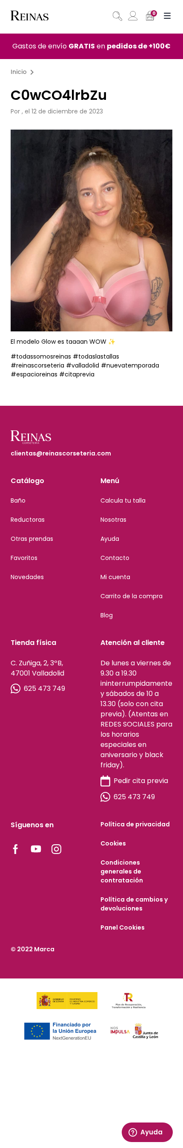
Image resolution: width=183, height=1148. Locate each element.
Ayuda (109, 538)
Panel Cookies (122, 927)
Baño (18, 500)
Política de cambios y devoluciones (134, 904)
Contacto (114, 558)
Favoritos (24, 558)
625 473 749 (44, 688)
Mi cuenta (115, 577)
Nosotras (113, 519)
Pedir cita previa (141, 781)
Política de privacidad (135, 824)
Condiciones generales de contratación (121, 871)
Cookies (113, 843)
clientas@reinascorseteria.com (61, 453)
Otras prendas (32, 538)
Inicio (19, 72)
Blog (106, 615)
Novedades (27, 577)
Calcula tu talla (123, 500)
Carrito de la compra (131, 596)
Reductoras (28, 519)
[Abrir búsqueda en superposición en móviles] (116, 16)
